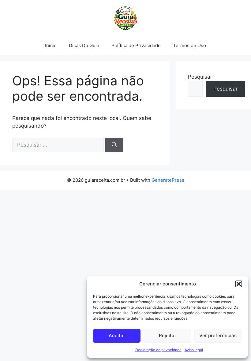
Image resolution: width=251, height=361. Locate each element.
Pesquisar (200, 77)
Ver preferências (218, 335)
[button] (239, 284)
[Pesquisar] (114, 145)
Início (51, 45)
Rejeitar (167, 335)
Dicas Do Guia (84, 45)
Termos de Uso (189, 45)
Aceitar (117, 335)
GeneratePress (168, 180)
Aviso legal (194, 350)
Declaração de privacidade (158, 350)
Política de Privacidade (136, 45)
